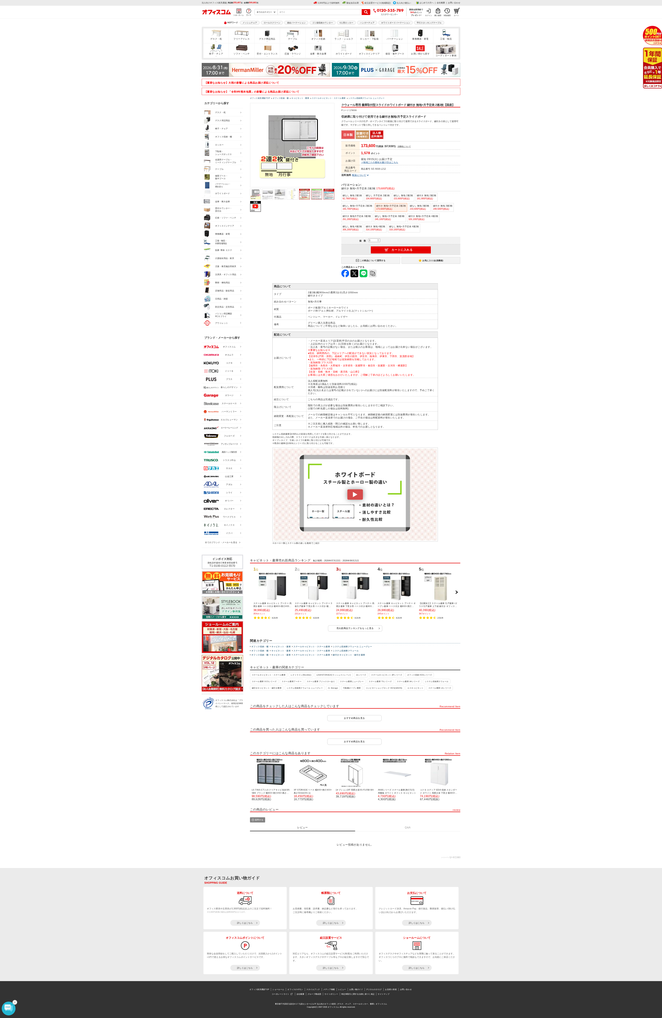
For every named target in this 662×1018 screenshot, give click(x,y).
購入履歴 (437, 15)
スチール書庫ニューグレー (352, 681)
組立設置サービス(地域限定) (377, 3)
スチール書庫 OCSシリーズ (264, 681)
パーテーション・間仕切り (223, 185)
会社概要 (441, 3)
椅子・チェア (216, 53)
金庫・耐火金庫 (318, 53)
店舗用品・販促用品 (224, 291)
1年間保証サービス (652, 68)
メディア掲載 (329, 989)
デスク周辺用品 (267, 39)
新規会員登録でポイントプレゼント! (416, 12)
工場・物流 (446, 39)
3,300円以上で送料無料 (328, 3)
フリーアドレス (241, 39)
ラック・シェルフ (343, 39)
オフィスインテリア (369, 53)
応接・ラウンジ (293, 53)
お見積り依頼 (391, 989)
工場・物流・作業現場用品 (221, 242)
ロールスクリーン (272, 23)
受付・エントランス (267, 53)
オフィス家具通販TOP (259, 989)
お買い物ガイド (356, 989)
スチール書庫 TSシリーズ (380, 681)
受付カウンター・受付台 (223, 209)
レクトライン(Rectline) (301, 675)
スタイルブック (313, 989)
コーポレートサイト (280, 994)
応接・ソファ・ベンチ (225, 218)
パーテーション (395, 39)
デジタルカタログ (374, 989)
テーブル (292, 39)
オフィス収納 (318, 39)
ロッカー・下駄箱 (369, 39)
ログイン (428, 15)
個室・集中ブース (394, 53)
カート (456, 15)
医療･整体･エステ (223, 250)
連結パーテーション (296, 23)
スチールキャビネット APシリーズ (386, 675)
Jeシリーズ (361, 675)
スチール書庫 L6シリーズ (439, 688)
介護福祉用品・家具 (224, 258)
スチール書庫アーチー (292, 681)
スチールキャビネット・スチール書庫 (311, 646)
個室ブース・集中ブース (221, 177)
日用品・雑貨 (221, 299)
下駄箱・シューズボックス (223, 153)
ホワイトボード (344, 53)
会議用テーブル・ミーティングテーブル (225, 161)
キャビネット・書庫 (281, 646)
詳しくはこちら (245, 923)
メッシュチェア (250, 23)
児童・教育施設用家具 (225, 266)
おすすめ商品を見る (354, 718)
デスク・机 (216, 39)
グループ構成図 (314, 994)
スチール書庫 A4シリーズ (408, 681)
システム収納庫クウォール (346, 651)
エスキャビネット (415, 688)
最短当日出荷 (352, 3)
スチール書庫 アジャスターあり (321, 681)
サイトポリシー (331, 994)
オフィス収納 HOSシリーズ (419, 675)
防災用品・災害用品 (224, 307)
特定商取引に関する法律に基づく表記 (357, 994)
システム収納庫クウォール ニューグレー (352, 646)
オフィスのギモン (295, 989)
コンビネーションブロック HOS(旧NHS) (384, 688)
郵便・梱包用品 (222, 282)
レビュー (342, 989)
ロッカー (219, 145)
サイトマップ (383, 994)
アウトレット (221, 323)
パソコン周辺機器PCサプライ (223, 315)
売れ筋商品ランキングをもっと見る (355, 628)
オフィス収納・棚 (260, 646)
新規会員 (652, 35)
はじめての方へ (426, 3)
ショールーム (278, 989)
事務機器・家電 (420, 39)
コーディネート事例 (445, 55)
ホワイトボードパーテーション (395, 23)
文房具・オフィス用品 (225, 274)
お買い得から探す (420, 53)
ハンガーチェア (367, 23)
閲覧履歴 (447, 15)
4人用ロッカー (346, 23)
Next (456, 592)
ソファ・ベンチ (241, 53)
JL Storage (333, 688)
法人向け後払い (404, 3)
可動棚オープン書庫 (352, 688)
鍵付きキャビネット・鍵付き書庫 (349, 655)
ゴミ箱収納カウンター (322, 23)
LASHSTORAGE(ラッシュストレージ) (334, 675)
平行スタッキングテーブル (429, 23)
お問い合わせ (454, 3)
